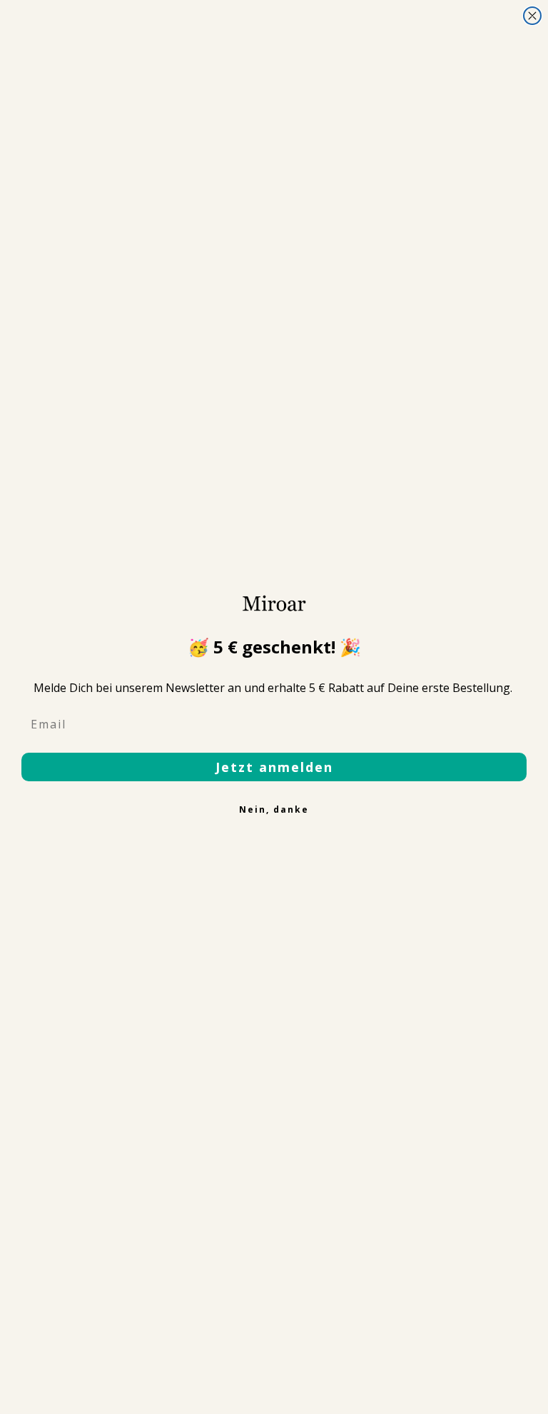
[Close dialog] (532, 15)
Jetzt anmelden (274, 767)
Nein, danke (274, 809)
